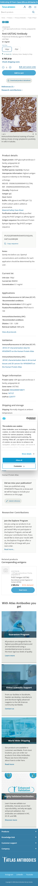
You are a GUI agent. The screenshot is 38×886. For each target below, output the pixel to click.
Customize (18, 466)
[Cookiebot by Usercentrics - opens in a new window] (27, 418)
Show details (26, 454)
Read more (9, 764)
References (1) (7, 87)
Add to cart (19, 73)
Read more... (9, 549)
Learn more (10, 655)
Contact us (9, 709)
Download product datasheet (20, 80)
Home (3, 18)
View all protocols (9, 332)
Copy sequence (12, 244)
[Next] (35, 134)
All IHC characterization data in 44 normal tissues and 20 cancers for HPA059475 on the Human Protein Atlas (19, 363)
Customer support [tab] (9, 843)
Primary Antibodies (20, 18)
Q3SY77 (12, 397)
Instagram (9, 874)
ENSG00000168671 (17, 390)
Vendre (31, 882)
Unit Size (4, 45)
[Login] (24, 7)
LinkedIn (19, 874)
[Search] (33, 12)
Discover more (11, 820)
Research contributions (11, 90)
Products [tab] (5, 831)
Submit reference (14, 501)
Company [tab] (6, 849)
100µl (7, 49)
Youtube (29, 874)
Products (10, 18)
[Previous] (33, 134)
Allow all (19, 460)
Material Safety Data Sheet (12, 210)
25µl (16, 49)
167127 (11, 393)
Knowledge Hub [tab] (8, 837)
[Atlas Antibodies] (8, 7)
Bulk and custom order (27, 67)
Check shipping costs (11, 62)
